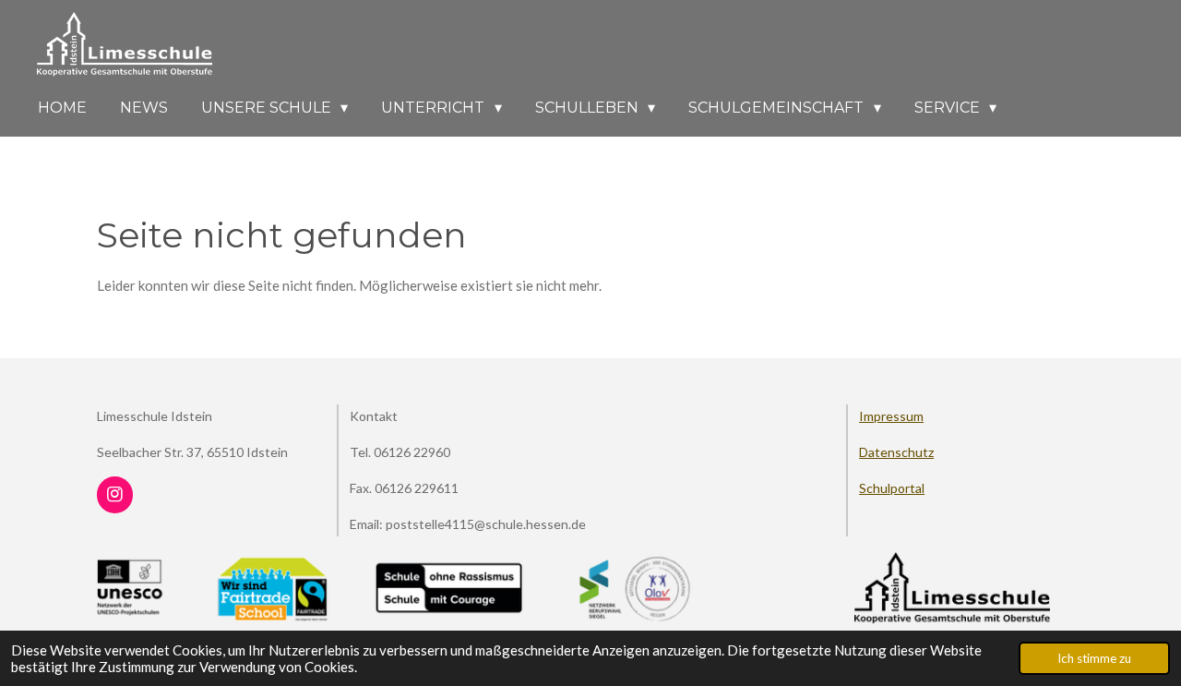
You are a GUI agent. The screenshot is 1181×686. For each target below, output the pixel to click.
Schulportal (892, 488)
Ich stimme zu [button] (1094, 658)
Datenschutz (896, 452)
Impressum (891, 416)
